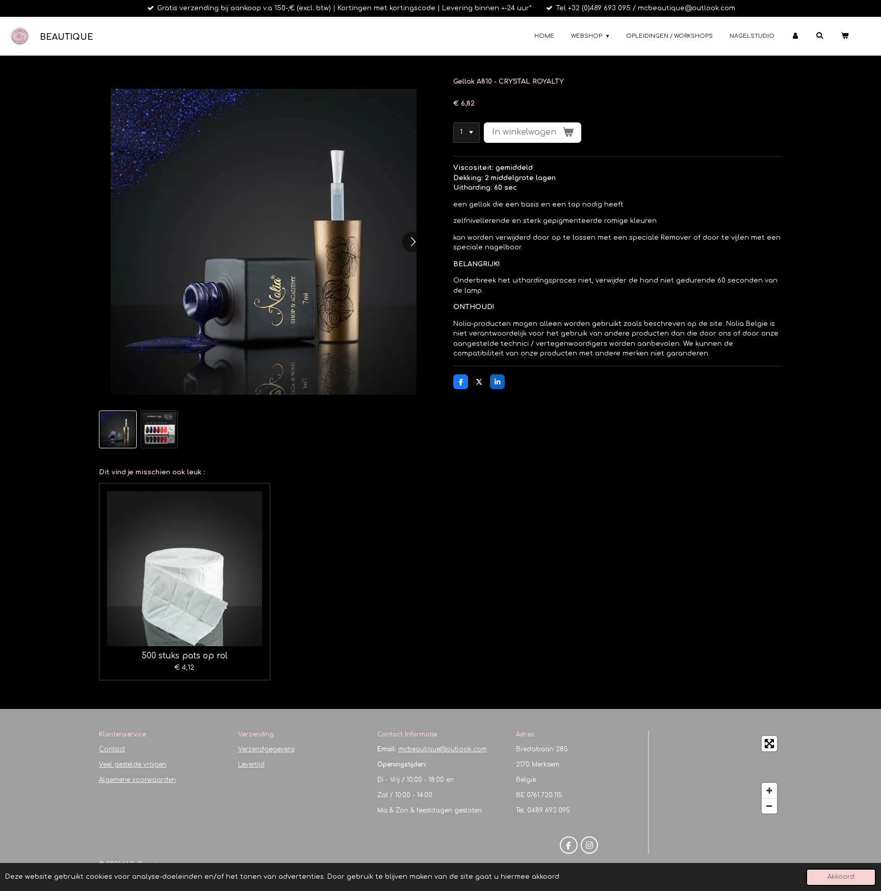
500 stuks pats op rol (184, 655)
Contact (112, 749)
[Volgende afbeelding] (412, 242)
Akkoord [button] (840, 877)
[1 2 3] (466, 132)
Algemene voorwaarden (137, 779)
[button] (118, 429)
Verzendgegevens (266, 749)
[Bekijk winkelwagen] (844, 36)
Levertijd (251, 764)
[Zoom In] (769, 790)
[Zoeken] (819, 35)
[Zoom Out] (769, 805)
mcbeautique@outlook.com (442, 749)
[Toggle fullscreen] (769, 743)
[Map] (718, 775)
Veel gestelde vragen (132, 764)
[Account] (795, 36)
